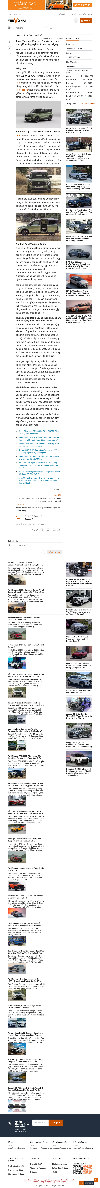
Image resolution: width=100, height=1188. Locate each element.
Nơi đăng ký (71, 62)
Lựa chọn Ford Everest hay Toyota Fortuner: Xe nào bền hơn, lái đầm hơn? (25, 730)
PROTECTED (89, 1183)
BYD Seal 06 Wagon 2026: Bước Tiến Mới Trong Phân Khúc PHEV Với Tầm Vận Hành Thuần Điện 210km (38, 465)
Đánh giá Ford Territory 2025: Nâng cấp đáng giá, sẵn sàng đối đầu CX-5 (24, 840)
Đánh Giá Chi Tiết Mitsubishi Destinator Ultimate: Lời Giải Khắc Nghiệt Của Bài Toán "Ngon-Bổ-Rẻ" (78, 772)
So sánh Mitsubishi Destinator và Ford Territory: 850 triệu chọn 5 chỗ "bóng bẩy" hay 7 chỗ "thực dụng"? (25, 705)
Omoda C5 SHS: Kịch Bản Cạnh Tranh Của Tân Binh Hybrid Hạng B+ (77, 639)
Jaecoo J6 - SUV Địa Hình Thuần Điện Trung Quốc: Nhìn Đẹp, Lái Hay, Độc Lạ (79, 716)
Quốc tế (38, 35)
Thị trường (28, 35)
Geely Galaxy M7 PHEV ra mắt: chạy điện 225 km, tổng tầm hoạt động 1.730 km (79, 238)
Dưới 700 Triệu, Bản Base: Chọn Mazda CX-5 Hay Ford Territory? (24, 1007)
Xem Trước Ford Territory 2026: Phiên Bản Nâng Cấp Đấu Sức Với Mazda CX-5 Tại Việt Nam (26, 953)
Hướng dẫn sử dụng (59, 1168)
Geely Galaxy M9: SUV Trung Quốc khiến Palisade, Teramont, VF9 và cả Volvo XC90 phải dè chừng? (78, 157)
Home (18, 35)
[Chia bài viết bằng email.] (9, 54)
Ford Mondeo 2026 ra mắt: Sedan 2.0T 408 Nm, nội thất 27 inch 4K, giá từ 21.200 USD (26, 785)
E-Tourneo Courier (39, 516)
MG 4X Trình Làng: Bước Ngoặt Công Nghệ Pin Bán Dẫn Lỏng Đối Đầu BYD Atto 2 (79, 293)
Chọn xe (70, 44)
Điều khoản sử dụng (16, 1174)
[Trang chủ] (17, 20)
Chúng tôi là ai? (36, 1164)
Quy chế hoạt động (15, 1170)
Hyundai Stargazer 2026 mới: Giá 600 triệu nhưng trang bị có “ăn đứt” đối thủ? (78, 612)
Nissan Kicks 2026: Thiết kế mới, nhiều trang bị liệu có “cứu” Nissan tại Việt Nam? (78, 186)
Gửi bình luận (55, 552)
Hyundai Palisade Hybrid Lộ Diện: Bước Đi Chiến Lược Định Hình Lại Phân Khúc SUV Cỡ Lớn (79, 582)
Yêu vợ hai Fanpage (38, 1168)
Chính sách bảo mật (16, 1166)
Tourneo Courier (31, 519)
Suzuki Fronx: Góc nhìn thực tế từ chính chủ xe (78, 692)
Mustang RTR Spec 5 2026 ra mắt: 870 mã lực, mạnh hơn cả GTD (25, 897)
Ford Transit (22, 90)
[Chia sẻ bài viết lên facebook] (9, 42)
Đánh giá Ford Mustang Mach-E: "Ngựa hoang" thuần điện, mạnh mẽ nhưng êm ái (25, 812)
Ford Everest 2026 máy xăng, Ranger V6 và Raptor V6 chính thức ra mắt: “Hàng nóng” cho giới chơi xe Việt (26, 592)
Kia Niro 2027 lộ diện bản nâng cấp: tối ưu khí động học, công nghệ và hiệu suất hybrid (79, 212)
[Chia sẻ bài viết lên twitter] (9, 48)
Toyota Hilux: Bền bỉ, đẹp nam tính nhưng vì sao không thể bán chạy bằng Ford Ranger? (25, 1035)
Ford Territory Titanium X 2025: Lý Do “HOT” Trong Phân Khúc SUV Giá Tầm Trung (24, 981)
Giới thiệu (82, 14)
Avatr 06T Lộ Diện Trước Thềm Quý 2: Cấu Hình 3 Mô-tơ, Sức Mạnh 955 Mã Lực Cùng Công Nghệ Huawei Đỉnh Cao (39, 480)
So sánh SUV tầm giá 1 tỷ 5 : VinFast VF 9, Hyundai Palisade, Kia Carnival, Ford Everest (25, 1090)
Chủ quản (33, 1172)
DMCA (82, 1183)
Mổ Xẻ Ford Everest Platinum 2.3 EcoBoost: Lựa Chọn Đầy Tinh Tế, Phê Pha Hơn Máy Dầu (26, 565)
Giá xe (69, 53)
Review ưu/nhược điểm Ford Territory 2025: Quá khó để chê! (24, 618)
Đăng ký (56, 1122)
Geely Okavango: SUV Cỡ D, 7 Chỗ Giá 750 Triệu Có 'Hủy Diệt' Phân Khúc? (79, 130)
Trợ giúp (74, 14)
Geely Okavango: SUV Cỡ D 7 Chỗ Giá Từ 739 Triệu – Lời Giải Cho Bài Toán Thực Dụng (79, 744)
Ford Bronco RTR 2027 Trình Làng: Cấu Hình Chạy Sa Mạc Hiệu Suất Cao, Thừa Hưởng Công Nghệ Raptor (24, 758)
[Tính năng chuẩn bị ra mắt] (50, 5)
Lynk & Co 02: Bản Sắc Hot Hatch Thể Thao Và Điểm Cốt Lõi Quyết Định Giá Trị (78, 665)
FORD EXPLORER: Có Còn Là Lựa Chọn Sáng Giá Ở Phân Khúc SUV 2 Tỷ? (25, 1061)
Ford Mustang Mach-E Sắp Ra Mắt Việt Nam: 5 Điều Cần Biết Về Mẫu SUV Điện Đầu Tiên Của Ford (24, 925)
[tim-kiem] (46, 28)
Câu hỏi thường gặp (59, 1164)
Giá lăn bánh (72, 38)
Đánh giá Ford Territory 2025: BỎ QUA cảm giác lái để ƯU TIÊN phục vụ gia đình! (26, 675)
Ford (18, 83)
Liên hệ (90, 14)
